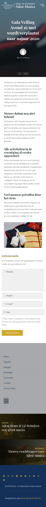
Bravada (25, 498)
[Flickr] (13, 476)
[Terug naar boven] (36, 497)
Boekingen (8, 372)
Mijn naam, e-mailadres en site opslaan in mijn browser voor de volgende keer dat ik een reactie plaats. (21, 322)
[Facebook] (4, 476)
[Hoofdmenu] (42, 5)
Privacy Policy (9, 388)
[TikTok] (38, 476)
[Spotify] (25, 476)
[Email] (4, 480)
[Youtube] (21, 476)
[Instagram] (17, 476)
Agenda (7, 362)
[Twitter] (8, 476)
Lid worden (8, 378)
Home (25, 74)
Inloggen (7, 367)
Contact (7, 383)
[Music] (34, 476)
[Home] (19, 73)
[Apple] (30, 476)
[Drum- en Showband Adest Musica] (18, 5)
